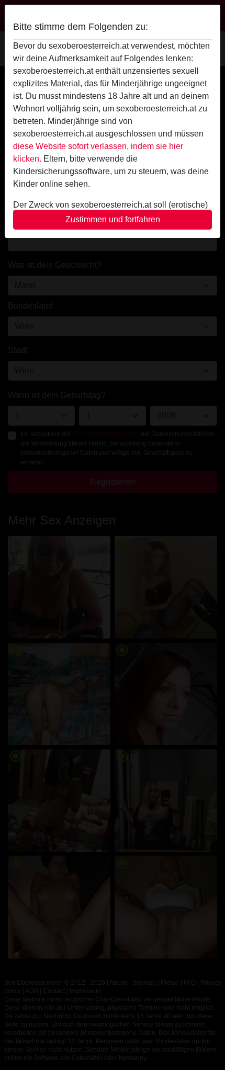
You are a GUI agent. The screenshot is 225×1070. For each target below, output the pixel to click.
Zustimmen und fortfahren (112, 219)
